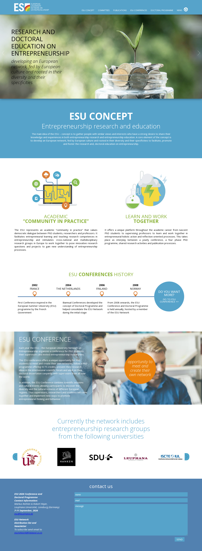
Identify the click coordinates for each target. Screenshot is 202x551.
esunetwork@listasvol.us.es (28, 532)
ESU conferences (138, 10)
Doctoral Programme (162, 10)
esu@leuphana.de (23, 513)
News (179, 10)
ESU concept (88, 10)
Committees (104, 10)
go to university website (32, 457)
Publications (120, 10)
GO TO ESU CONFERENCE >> (169, 296)
